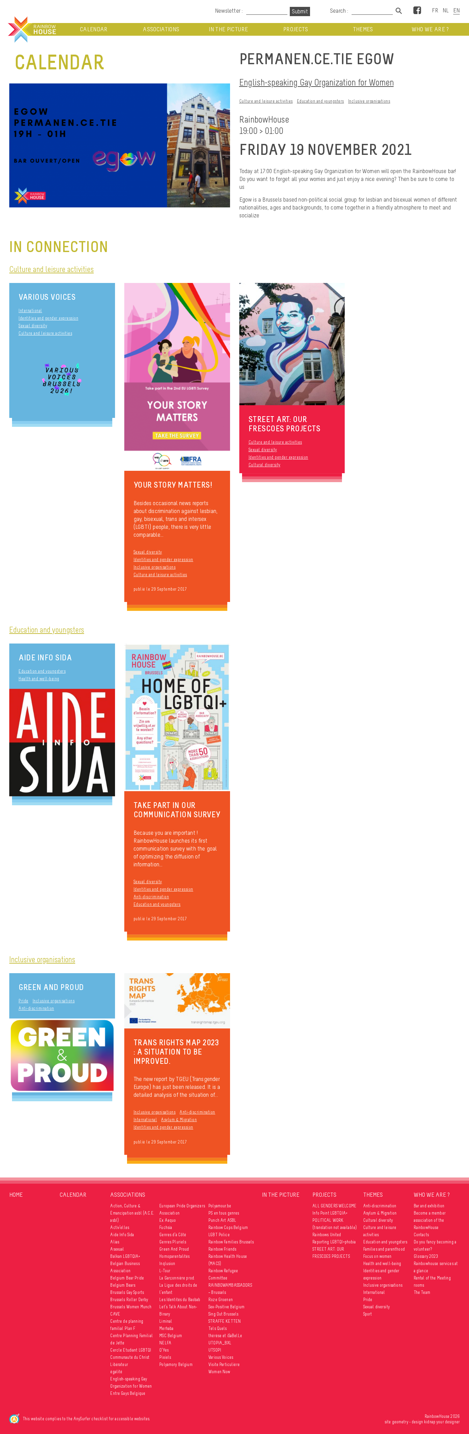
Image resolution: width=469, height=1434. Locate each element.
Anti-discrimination (151, 896)
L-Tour (164, 1270)
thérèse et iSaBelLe (225, 1335)
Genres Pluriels (172, 1241)
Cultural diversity (265, 464)
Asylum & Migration (179, 1119)
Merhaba (166, 1328)
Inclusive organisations (369, 101)
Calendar (94, 29)
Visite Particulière (224, 1364)
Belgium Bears (122, 1285)
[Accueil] (31, 29)
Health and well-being (39, 678)
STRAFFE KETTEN (224, 1321)
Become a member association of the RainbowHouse (430, 1220)
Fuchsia (165, 1227)
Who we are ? (430, 29)
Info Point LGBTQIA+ (329, 1213)
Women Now (219, 1371)
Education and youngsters (320, 101)
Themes (363, 29)
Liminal (165, 1321)
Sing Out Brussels (223, 1314)
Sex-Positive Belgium (226, 1306)
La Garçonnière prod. (177, 1278)
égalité (116, 1371)
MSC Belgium (170, 1335)
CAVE (115, 1314)
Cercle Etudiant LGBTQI (130, 1350)
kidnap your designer (442, 1421)
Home (16, 1194)
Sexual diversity (33, 325)
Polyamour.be (219, 1205)
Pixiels (165, 1357)
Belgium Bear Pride (127, 1278)
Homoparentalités (174, 1256)
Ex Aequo (167, 1220)
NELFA (165, 1342)
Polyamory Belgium (175, 1364)
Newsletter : (229, 10)
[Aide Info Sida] (62, 742)
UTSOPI (214, 1350)
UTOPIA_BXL (219, 1342)
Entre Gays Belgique (127, 1393)
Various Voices (47, 296)
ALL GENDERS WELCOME (334, 1205)
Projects (295, 29)
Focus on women (377, 1256)
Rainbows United (326, 1234)
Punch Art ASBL (222, 1220)
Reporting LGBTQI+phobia (334, 1241)
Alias (114, 1241)
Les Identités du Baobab (179, 1299)
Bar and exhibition (429, 1205)
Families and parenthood (384, 1249)
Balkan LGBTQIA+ (125, 1256)
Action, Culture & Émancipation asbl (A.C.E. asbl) (132, 1213)
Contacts (421, 1234)
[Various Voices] (62, 380)
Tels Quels (217, 1328)
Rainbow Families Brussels (231, 1241)
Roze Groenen (220, 1299)
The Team (422, 1292)
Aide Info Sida (45, 657)
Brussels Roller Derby (129, 1299)
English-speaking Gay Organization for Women (316, 82)
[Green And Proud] (62, 1055)
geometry (400, 1421)
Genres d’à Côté (172, 1234)
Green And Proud (51, 987)
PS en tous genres (223, 1213)
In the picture (228, 29)
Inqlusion (167, 1263)
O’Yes (164, 1350)
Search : (339, 10)
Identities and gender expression (48, 318)
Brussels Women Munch (130, 1306)
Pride (23, 1000)
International (30, 310)
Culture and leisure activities (266, 101)
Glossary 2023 (426, 1256)
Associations (161, 29)
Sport (367, 1314)
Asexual (117, 1249)
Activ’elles (119, 1227)
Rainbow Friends (222, 1249)
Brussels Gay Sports (127, 1292)
